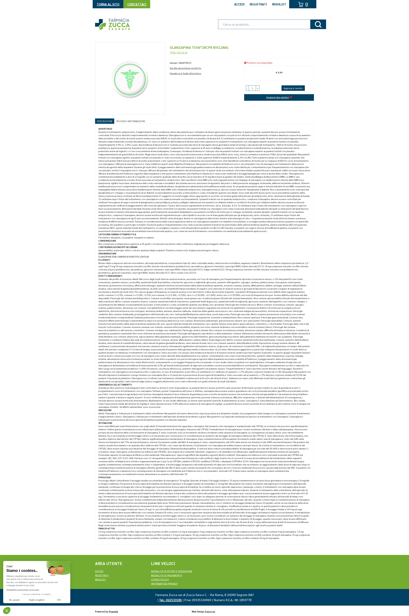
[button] (247, 88)
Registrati (258, 4)
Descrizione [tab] (104, 121)
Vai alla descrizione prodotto (185, 68)
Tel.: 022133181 (170, 600)
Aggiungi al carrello (293, 88)
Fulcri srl (210, 611)
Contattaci (136, 4)
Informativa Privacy (164, 583)
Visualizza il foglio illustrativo (185, 73)
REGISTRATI (102, 575)
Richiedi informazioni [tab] (130, 121)
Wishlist (279, 4)
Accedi (239, 4)
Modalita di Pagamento (166, 575)
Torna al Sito (108, 4)
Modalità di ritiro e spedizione (171, 571)
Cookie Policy (160, 579)
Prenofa (113, 611)
